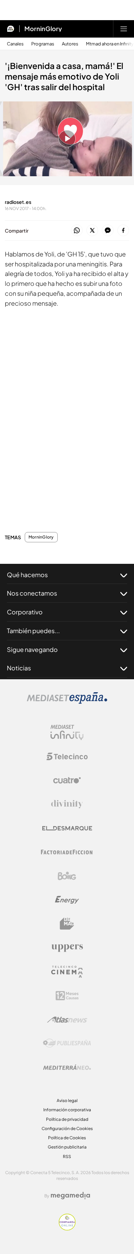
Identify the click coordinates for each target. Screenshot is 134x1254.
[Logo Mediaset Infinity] (67, 732)
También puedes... (33, 631)
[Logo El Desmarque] (67, 828)
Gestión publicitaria (67, 1147)
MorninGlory (43, 29)
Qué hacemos (27, 575)
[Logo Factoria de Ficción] (67, 852)
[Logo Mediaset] (67, 702)
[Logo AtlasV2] (67, 1019)
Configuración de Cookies (67, 1128)
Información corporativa (67, 1109)
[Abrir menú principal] (123, 28)
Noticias (19, 668)
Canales (15, 44)
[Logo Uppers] (67, 947)
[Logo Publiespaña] (67, 1043)
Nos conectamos (32, 593)
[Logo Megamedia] (70, 1195)
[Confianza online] (67, 1228)
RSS (67, 1156)
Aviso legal (67, 1100)
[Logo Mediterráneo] (67, 1067)
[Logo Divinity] (67, 804)
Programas (42, 44)
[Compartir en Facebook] (123, 230)
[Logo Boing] (67, 875)
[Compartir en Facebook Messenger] (108, 230)
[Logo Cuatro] (67, 780)
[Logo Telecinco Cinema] (67, 971)
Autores (70, 44)
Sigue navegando (32, 649)
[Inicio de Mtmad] (10, 28)
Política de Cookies (67, 1137)
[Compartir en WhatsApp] (77, 230)
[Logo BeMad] (67, 923)
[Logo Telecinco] (67, 756)
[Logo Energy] (67, 899)
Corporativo (25, 612)
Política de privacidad (67, 1119)
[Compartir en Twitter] (92, 230)
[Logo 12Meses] (67, 995)
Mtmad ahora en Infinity (110, 44)
